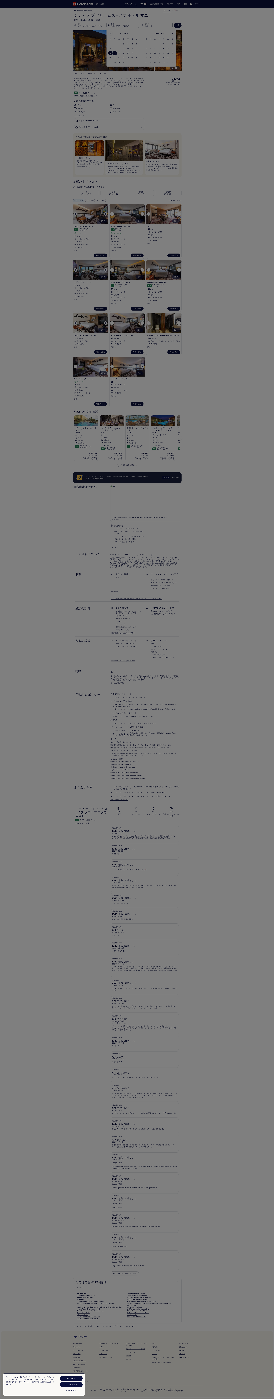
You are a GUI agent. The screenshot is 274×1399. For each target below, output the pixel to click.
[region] (44, 1384)
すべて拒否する (71, 1384)
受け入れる (71, 1378)
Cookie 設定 (71, 1390)
